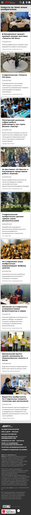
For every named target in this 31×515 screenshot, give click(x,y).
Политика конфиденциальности (13, 447)
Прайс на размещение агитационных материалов (11, 443)
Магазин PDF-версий (9, 434)
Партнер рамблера (16, 506)
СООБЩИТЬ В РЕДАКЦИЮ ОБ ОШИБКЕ (14, 449)
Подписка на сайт (8, 440)
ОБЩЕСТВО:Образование (11, 371)
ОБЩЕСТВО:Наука (8, 143)
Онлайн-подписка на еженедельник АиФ (9, 437)
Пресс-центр (6, 432)
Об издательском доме (10, 429)
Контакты (20, 440)
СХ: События (6, 236)
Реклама (15, 432)
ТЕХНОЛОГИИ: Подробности (12, 49)
